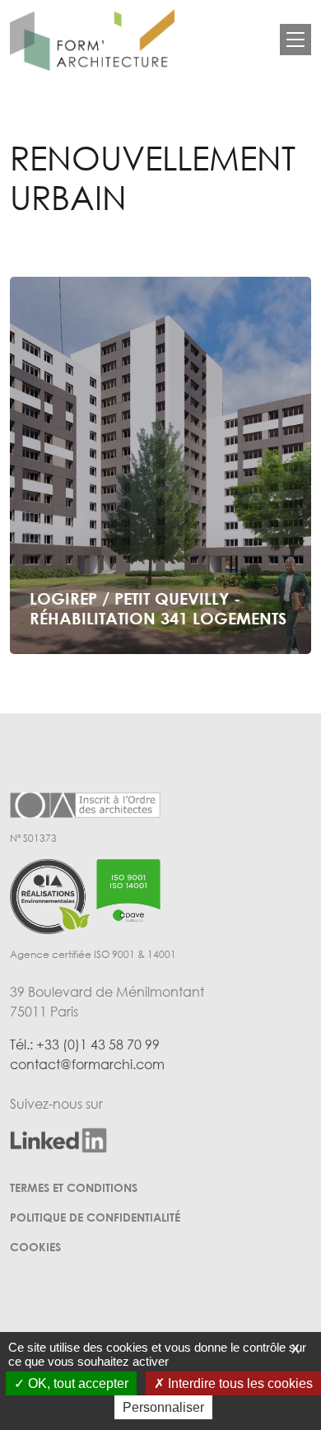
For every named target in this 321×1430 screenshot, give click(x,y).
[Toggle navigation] (295, 39)
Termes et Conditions (73, 1187)
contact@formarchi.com (87, 1064)
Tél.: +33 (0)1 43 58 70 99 (85, 1044)
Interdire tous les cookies (239, 1383)
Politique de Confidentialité (95, 1217)
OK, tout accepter (76, 1383)
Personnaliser (163, 1407)
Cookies (35, 1247)
